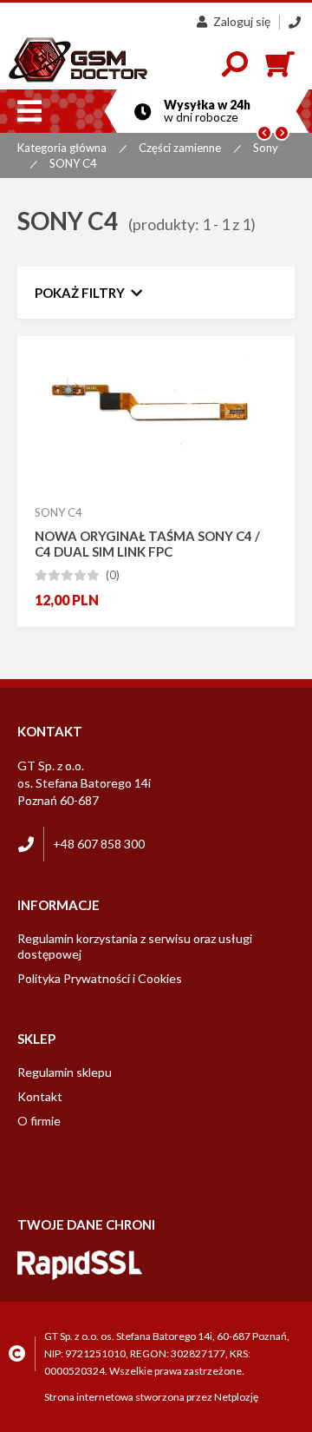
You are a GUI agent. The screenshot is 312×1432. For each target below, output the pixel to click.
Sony (265, 148)
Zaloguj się (241, 21)
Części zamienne (180, 148)
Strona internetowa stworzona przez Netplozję (151, 1396)
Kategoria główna (62, 148)
